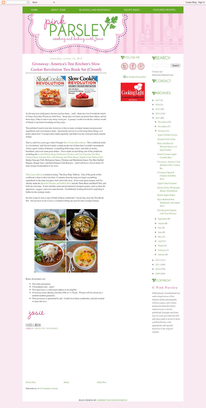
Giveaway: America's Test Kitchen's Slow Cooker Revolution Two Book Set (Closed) (66, 67)
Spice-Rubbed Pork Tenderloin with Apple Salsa (168, 202)
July (160, 227)
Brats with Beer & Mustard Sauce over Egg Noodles (167, 146)
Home (34, 10)
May (160, 236)
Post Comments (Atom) (48, 388)
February (162, 250)
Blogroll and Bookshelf (95, 10)
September (162, 218)
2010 (157, 268)
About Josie (58, 10)
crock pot (39, 328)
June (160, 232)
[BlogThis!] (30, 325)
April (160, 241)
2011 (157, 264)
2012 (157, 260)
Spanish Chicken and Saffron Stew (56, 183)
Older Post (101, 382)
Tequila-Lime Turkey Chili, (91, 157)
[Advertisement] (50, 357)
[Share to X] (33, 325)
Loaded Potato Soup (47, 154)
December (162, 121)
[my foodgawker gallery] (134, 76)
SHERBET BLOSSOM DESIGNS (112, 400)
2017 (157, 100)
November (162, 126)
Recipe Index (132, 10)
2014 (157, 113)
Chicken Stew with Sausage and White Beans (59, 157)
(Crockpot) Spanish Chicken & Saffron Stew (166, 175)
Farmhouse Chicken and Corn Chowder (74, 154)
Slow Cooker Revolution (74, 142)
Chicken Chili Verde (166, 139)
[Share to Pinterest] (39, 325)
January (161, 254)
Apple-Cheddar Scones (167, 134)
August (161, 223)
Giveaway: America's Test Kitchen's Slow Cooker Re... (168, 165)
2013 (157, 117)
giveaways (52, 328)
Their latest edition (34, 174)
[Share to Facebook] (36, 325)
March (161, 245)
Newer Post (31, 382)
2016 (157, 104)
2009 (157, 273)
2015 (157, 109)
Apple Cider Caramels (167, 183)
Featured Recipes (164, 10)
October (161, 130)
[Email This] (27, 325)
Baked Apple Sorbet (166, 195)
